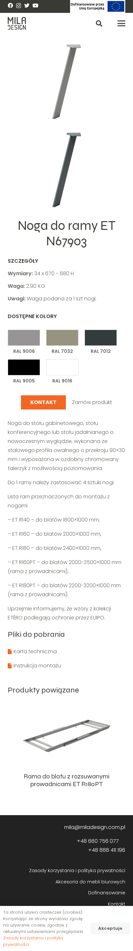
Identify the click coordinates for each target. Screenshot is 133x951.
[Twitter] (26, 5)
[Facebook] (10, 5)
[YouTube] (35, 5)
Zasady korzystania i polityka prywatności (77, 870)
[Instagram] (18, 6)
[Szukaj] (99, 23)
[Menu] (121, 23)
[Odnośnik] (97, 6)
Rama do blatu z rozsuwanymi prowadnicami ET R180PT (66, 780)
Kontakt (116, 904)
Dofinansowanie (106, 893)
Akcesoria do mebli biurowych (90, 882)
